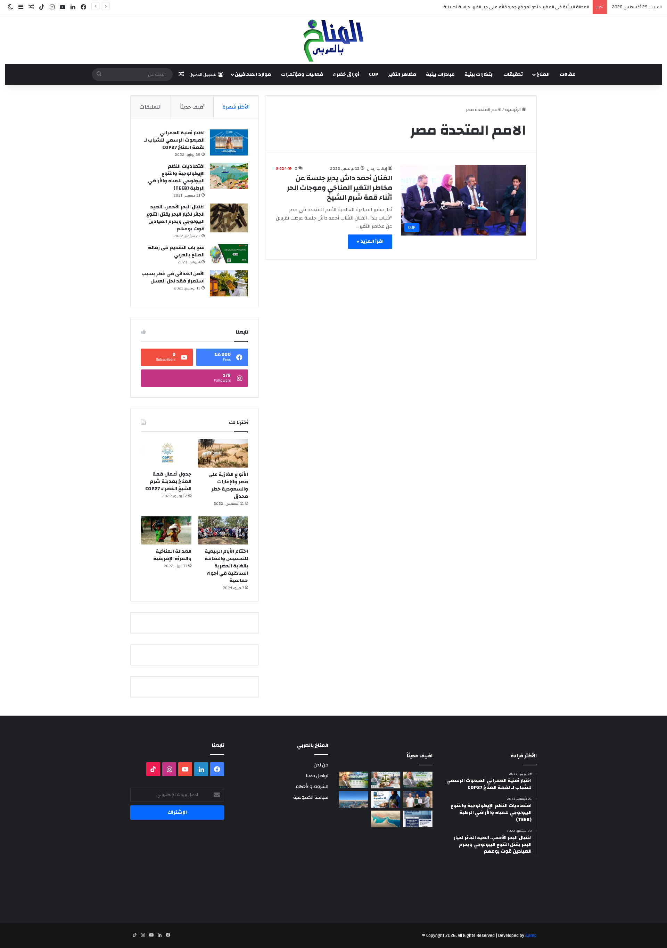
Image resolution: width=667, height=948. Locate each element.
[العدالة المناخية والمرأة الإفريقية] (166, 530)
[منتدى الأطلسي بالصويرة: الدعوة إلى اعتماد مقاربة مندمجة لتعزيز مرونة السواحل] (418, 799)
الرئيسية (513, 109)
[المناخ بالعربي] (333, 39)
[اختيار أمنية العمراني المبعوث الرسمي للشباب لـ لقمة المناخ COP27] (229, 142)
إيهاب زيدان (377, 168)
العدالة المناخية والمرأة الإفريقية (172, 555)
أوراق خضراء (346, 74)
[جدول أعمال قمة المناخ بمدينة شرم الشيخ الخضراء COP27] (166, 453)
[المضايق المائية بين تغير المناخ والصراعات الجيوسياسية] (386, 819)
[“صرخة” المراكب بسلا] (353, 799)
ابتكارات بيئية (479, 74)
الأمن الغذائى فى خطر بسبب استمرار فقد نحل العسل (173, 277)
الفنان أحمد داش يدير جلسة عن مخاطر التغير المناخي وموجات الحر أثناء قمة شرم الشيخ (339, 188)
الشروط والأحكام (312, 786)
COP (373, 74)
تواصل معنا (317, 775)
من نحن (321, 764)
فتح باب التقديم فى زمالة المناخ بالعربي (176, 251)
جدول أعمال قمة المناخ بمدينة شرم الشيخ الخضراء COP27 (168, 481)
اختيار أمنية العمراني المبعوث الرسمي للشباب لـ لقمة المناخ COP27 (174, 140)
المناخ (543, 74)
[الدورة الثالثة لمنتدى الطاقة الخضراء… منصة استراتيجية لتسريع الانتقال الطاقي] (418, 819)
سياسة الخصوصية (310, 797)
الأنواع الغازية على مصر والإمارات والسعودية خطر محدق (228, 485)
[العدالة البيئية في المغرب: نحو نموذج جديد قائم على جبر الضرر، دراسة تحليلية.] (386, 780)
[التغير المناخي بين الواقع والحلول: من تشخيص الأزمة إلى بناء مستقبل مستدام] (353, 780)
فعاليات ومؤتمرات (302, 74)
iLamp (531, 935)
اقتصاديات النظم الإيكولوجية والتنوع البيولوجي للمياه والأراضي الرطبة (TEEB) (176, 177)
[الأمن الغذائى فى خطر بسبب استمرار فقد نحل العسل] (229, 283)
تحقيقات (513, 74)
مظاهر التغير (402, 74)
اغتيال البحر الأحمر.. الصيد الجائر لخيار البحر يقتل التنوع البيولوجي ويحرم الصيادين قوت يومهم (175, 217)
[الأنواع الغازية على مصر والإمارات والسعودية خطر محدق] (223, 453)
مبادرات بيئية (440, 74)
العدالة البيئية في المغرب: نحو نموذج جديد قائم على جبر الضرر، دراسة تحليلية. (515, 7)
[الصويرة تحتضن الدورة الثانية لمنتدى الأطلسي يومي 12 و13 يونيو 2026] (386, 799)
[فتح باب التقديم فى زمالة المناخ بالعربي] (229, 253)
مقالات (568, 74)
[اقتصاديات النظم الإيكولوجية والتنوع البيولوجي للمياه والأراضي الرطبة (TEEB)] (229, 176)
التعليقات (151, 107)
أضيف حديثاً (192, 107)
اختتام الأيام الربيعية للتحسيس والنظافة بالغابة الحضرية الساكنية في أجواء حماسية (226, 566)
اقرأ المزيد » (370, 241)
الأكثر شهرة (236, 107)
